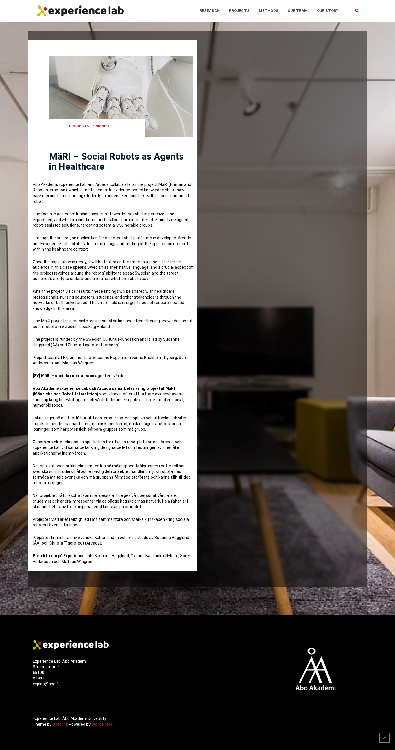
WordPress (102, 724)
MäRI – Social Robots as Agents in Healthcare (116, 161)
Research (210, 10)
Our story (327, 10)
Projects (239, 10)
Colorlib (60, 724)
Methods (268, 10)
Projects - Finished (89, 126)
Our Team (298, 10)
